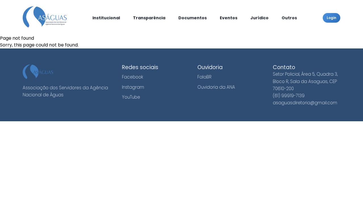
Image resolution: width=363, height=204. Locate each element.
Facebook (132, 77)
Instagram (133, 87)
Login (331, 17)
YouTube (131, 97)
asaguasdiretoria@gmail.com (305, 103)
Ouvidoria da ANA (216, 87)
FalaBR (204, 77)
